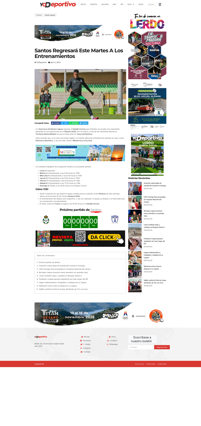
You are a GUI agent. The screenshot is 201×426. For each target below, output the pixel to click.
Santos (93, 4)
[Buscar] (160, 4)
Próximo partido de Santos (49, 262)
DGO (129, 4)
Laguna (104, 4)
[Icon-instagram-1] (42, 352)
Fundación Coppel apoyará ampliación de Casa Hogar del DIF (63, 279)
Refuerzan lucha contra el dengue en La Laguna (58, 286)
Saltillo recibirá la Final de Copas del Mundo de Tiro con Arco (63, 289)
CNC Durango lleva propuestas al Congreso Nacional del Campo (65, 269)
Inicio (83, 4)
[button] (37, 33)
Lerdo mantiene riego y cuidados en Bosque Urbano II (60, 276)
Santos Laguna (50, 15)
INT (121, 4)
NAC (114, 4)
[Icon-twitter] (39, 352)
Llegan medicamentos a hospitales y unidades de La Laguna (62, 282)
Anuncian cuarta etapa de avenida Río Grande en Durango (62, 266)
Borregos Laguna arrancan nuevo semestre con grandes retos (63, 272)
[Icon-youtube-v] (46, 352)
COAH (140, 4)
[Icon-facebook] (35, 352)
